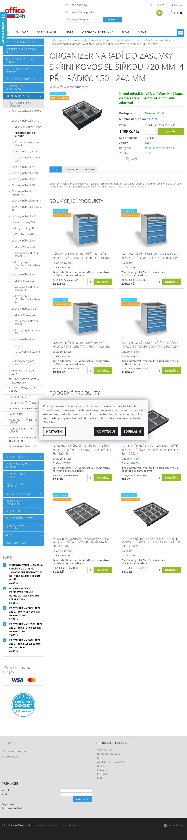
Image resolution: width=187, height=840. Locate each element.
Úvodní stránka (7, 32)
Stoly (17, 345)
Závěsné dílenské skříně (25, 408)
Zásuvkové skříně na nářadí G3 (26, 322)
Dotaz (134, 159)
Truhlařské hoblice (22, 446)
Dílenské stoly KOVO (26, 151)
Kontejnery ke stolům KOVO (27, 159)
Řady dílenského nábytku (20, 104)
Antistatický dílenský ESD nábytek (23, 439)
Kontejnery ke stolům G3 (27, 331)
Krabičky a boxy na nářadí (21, 430)
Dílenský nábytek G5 (24, 240)
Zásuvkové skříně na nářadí (26, 143)
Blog (125, 32)
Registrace (177, 5)
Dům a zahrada (15, 542)
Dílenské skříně (19, 397)
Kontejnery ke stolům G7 (27, 353)
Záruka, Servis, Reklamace (111, 762)
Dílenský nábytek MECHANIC (22, 192)
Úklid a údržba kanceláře (15, 502)
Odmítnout (106, 431)
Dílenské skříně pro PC (24, 402)
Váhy (8, 535)
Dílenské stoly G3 (24, 314)
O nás (142, 32)
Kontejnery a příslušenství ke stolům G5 (28, 265)
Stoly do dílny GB (24, 228)
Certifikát (102, 774)
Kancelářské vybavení (20, 78)
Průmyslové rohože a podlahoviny (24, 380)
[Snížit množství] (156, 133)
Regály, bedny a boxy (19, 518)
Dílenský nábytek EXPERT (26, 200)
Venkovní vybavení (18, 493)
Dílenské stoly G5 (24, 246)
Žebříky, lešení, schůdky (15, 527)
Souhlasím (132, 431)
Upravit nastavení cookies (65, 824)
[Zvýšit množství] (156, 129)
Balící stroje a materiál (15, 485)
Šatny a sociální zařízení (16, 465)
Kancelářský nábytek (19, 42)
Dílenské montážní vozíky (22, 372)
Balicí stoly (17, 414)
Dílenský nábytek (17, 96)
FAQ (99, 778)
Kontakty (102, 770)
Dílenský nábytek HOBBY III (26, 208)
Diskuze (89, 169)
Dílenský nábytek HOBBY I (26, 113)
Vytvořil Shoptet (175, 825)
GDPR (69, 32)
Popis (55, 169)
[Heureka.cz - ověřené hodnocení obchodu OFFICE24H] (23, 705)
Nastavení (54, 431)
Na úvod (22, 32)
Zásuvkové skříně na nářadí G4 (26, 288)
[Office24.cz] (33, 12)
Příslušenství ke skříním (24, 134)
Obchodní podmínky (97, 32)
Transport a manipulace (13, 87)
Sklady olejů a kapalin (15, 475)
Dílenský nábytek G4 (24, 274)
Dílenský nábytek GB (24, 216)
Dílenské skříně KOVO (27, 126)
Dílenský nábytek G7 (24, 339)
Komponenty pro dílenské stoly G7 (24, 362)
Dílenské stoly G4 (24, 280)
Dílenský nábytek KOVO (26, 120)
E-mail (5, 790)
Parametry (72, 169)
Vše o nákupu (47, 32)
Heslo (5, 794)
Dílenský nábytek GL (24, 179)
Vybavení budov (16, 511)
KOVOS (149, 143)
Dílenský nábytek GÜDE (26, 173)
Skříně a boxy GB (24, 222)
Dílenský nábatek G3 (24, 308)
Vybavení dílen (15, 457)
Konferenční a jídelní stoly (20, 50)
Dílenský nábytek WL (24, 166)
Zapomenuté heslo (12, 808)
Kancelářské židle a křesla (19, 60)
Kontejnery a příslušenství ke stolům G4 (28, 299)
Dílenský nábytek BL (23, 185)
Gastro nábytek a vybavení (17, 70)
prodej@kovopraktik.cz (18, 751)
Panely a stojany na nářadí (22, 389)
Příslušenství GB (24, 234)
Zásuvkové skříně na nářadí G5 (26, 254)
